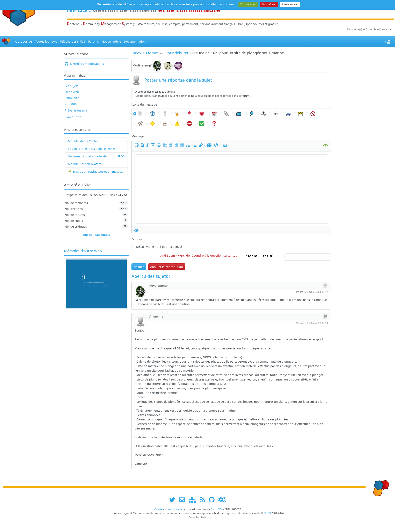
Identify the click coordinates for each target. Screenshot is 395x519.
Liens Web (72, 92)
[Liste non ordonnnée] (189, 145)
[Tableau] (210, 145)
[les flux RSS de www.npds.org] (204, 500)
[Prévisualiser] (136, 230)
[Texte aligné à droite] (177, 145)
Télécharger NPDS (72, 41)
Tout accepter (248, 4)
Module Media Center (83, 141)
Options (137, 239)
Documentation (135, 41)
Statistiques (102, 235)
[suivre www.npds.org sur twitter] (173, 500)
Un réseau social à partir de (87, 156)
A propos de (23, 41)
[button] (202, 145)
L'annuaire (72, 98)
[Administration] (222, 500)
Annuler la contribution (166, 267)
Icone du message (144, 104)
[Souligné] (153, 145)
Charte (158, 509)
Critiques (71, 104)
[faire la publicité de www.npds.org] (183, 500)
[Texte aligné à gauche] (165, 145)
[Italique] (148, 145)
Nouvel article (111, 41)
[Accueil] (6, 41)
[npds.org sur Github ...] (213, 500)
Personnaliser (290, 4)
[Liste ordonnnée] (195, 145)
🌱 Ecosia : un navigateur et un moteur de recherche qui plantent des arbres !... (96, 171)
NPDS (121, 156)
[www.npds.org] (379, 487)
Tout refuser (269, 4)
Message (137, 136)
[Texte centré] (171, 145)
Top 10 (87, 235)
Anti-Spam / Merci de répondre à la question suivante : (199, 255)
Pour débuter (176, 52)
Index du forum (145, 52)
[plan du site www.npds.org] (194, 500)
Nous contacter (174, 509)
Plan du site (73, 117)
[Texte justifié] (182, 145)
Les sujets (71, 86)
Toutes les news (46, 41)
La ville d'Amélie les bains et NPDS (92, 149)
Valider (139, 267)
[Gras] (143, 145)
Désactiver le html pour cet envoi (159, 247)
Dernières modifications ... (88, 64)
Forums (93, 41)
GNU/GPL (216, 509)
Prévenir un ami (76, 110)
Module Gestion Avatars (84, 164)
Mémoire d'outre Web (83, 251)
